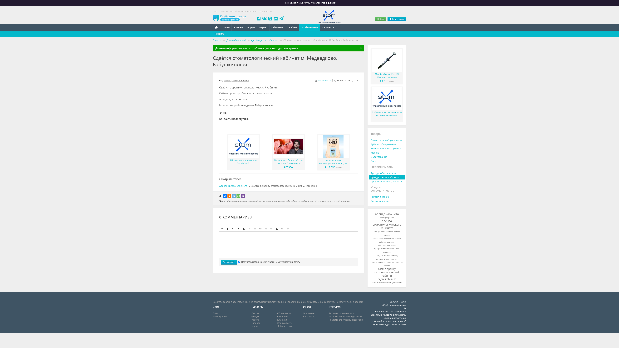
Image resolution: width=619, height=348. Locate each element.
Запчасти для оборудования (386, 140)
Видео (239, 27)
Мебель (375, 152)
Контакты (308, 316)
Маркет (263, 27)
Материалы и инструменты (386, 148)
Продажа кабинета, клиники (386, 181)
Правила (220, 33)
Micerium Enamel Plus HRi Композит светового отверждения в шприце (387, 76)
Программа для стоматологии (389, 324)
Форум (251, 27)
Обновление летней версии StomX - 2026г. (243, 162)
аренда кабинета (291, 201)
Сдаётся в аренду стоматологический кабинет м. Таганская (284, 185)
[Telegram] (234, 196)
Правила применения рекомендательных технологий (389, 319)
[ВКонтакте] (225, 196)
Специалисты (284, 322)
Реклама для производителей (345, 316)
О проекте (308, 313)
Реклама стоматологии (341, 313)
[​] (288, 242)
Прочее (375, 161)
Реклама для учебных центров (346, 319)
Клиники (329, 27)
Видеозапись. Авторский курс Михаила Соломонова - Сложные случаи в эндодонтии (288, 162)
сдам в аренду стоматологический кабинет (326, 201)
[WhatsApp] (238, 196)
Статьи (226, 27)
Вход (381, 19)
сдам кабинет (273, 201)
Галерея (255, 322)
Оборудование (379, 156)
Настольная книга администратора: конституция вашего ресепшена (333, 162)
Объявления (310, 27)
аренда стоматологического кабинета (243, 201)
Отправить (229, 262)
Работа (293, 27)
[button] (222, 228)
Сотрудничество (380, 201)
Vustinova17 (324, 80)
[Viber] (243, 196)
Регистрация (398, 19)
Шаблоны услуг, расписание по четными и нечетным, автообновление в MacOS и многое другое (387, 114)
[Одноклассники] (229, 196)
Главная (217, 40)
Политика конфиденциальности (388, 314)
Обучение (277, 27)
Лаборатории (284, 326)
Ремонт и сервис (380, 196)
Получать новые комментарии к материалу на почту (270, 261)
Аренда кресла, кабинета (235, 80)
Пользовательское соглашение (389, 311)
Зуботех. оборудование (383, 144)
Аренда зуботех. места (383, 173)
